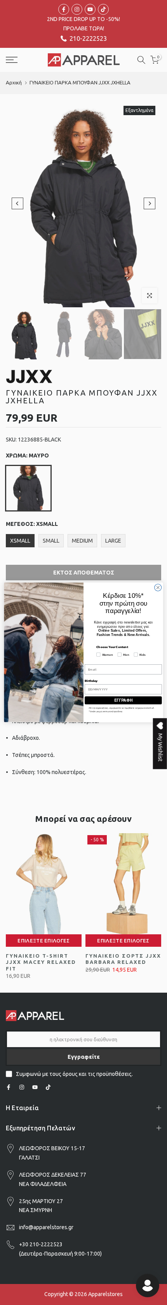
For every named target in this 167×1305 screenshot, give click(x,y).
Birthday (91, 680)
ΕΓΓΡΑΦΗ (123, 700)
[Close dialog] (158, 587)
